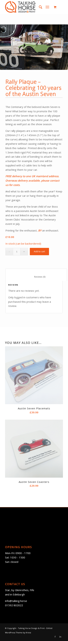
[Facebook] (55, 636)
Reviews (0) (36, 276)
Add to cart (39, 251)
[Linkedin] (60, 636)
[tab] (36, 275)
